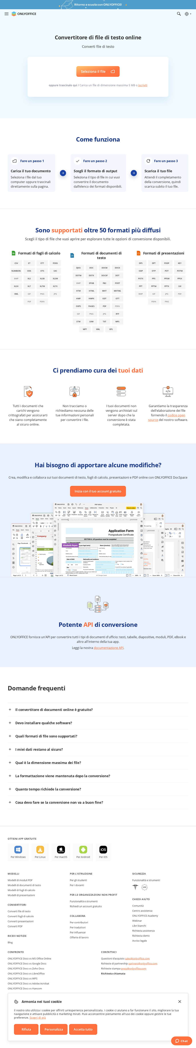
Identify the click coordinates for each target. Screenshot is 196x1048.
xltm (42, 286)
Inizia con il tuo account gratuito (98, 491)
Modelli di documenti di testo (24, 885)
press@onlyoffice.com (133, 968)
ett (42, 263)
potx (140, 278)
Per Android (83, 857)
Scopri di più (38, 1017)
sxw (91, 321)
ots (42, 270)
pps (153, 278)
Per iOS (103, 857)
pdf (104, 306)
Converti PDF (15, 926)
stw (78, 321)
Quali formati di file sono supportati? (46, 736)
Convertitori (17, 904)
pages (91, 306)
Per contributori (79, 922)
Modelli (13, 873)
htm (78, 290)
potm (180, 270)
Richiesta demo (141, 935)
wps (117, 321)
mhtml (117, 290)
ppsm (166, 278)
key (179, 263)
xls (29, 278)
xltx (55, 286)
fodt (117, 283)
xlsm (55, 278)
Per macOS (61, 857)
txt (104, 321)
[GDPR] (144, 887)
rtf (117, 313)
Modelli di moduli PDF (20, 880)
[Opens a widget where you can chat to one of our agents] (181, 1041)
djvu (78, 267)
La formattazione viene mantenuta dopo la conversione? (62, 776)
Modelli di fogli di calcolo (21, 890)
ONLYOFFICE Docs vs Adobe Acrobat (28, 983)
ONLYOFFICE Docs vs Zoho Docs (26, 968)
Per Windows (18, 857)
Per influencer (78, 932)
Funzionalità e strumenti (84, 901)
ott (117, 298)
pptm (153, 286)
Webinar (137, 920)
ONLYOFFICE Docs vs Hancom (25, 988)
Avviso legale (139, 940)
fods (55, 263)
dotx (91, 275)
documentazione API (108, 648)
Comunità (138, 905)
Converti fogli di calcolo (21, 916)
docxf (104, 275)
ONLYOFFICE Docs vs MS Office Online (29, 958)
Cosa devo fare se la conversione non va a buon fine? (59, 802)
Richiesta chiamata (113, 973)
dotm (78, 275)
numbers (16, 270)
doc (91, 267)
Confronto (16, 952)
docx (117, 267)
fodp (166, 263)
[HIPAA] (135, 887)
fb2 (104, 283)
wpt (85, 329)
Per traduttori (78, 927)
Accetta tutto (83, 1029)
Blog (10, 942)
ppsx (179, 278)
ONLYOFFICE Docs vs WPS (22, 978)
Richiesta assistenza (143, 930)
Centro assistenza (142, 910)
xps (111, 329)
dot (117, 275)
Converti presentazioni (20, 921)
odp (141, 270)
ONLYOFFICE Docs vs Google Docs (27, 963)
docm (104, 267)
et (29, 263)
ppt (140, 286)
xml (16, 293)
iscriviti (142, 85)
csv (16, 263)
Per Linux (40, 857)
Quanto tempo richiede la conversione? (48, 789)
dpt (154, 263)
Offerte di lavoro (79, 937)
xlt (29, 286)
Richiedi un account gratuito (86, 906)
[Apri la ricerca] (179, 14)
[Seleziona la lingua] (187, 14)
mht (104, 290)
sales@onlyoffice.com (137, 958)
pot (167, 270)
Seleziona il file (93, 71)
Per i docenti (77, 885)
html (91, 290)
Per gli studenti (78, 880)
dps (141, 263)
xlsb (42, 278)
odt (104, 298)
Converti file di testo (19, 911)
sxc (55, 270)
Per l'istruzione (81, 873)
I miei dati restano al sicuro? (39, 749)
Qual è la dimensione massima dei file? (48, 762)
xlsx (16, 286)
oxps (78, 306)
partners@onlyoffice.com (142, 963)
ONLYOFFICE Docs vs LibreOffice (26, 973)
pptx (166, 286)
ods (29, 270)
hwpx (91, 298)
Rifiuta (26, 1029)
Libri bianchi (139, 925)
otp (154, 270)
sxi (179, 286)
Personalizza (54, 1029)
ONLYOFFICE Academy (145, 915)
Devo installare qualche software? (43, 723)
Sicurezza (139, 873)
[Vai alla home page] (23, 14)
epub (91, 283)
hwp (78, 298)
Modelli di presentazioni (21, 895)
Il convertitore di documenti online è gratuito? (54, 709)
